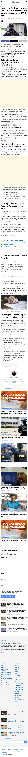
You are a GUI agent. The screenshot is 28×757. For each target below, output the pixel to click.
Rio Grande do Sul (6, 510)
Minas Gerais (18, 661)
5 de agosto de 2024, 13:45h (6, 543)
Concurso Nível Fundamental (4, 670)
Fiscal (2, 699)
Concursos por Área (8, 5)
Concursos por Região (6, 689)
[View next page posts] (15, 251)
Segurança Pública (17, 5)
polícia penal (15, 366)
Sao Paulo (17, 697)
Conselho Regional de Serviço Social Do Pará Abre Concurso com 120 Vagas (14, 541)
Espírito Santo (4, 697)
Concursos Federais (6, 682)
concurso (15, 69)
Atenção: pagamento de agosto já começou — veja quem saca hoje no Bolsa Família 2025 (15, 605)
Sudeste (17, 703)
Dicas (2, 693)
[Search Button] (26, 2)
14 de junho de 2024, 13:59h (19, 21)
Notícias (17, 667)
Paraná (16, 673)
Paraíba (16, 671)
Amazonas (3, 659)
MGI (16, 659)
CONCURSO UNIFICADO (6, 678)
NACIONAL (17, 663)
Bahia (2, 661)
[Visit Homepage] (14, 2)
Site (2, 585)
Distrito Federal (5, 695)
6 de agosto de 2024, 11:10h (6, 440)
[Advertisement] (14, 94)
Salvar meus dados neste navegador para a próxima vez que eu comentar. (12, 592)
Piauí (16, 677)
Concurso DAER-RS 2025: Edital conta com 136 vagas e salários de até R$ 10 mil (17, 629)
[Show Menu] (1, 2)
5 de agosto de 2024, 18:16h (6, 464)
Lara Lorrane (8, 21)
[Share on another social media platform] (23, 41)
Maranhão (3, 705)
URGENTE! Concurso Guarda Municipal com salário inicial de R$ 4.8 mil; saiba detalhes (12, 239)
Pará (16, 669)
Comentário (4, 557)
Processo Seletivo (19, 683)
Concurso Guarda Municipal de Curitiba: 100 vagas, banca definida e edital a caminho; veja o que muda (17, 612)
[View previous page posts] (13, 251)
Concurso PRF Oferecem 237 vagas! (10, 246)
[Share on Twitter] (14, 41)
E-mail (3, 579)
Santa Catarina (18, 695)
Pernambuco (18, 675)
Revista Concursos (8, 754)
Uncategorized (18, 705)
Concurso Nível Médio (7, 484)
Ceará (2, 667)
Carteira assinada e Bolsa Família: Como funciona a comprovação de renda (17, 618)
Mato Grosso (18, 655)
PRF (15, 681)
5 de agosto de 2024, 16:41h (6, 518)
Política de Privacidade (18, 749)
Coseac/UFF (14, 74)
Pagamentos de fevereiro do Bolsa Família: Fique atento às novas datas (16, 623)
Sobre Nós (3, 749)
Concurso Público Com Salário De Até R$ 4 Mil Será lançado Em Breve (13, 243)
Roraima (17, 693)
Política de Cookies (5, 751)
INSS (2, 703)
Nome (3, 573)
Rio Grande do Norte (19, 687)
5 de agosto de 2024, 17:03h (6, 490)
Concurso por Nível (6, 434)
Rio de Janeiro (18, 685)
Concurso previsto (6, 366)
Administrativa (5, 537)
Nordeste (17, 665)
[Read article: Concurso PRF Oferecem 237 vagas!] (14, 452)
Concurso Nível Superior (6, 674)
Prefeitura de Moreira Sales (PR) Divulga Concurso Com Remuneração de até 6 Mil (13, 488)
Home (2, 5)
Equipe (9, 749)
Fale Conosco (4, 752)
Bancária (3, 663)
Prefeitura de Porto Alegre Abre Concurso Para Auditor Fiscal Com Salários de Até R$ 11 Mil (14, 514)
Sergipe (16, 701)
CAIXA (2, 665)
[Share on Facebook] (5, 41)
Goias (2, 701)
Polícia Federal (18, 679)
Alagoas (3, 657)
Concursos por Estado (6, 687)
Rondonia (17, 691)
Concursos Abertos (5, 680)
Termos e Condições (15, 751)
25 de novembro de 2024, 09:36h (7, 415)
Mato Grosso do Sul (19, 657)
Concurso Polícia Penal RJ (10, 364)
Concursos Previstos (6, 691)
